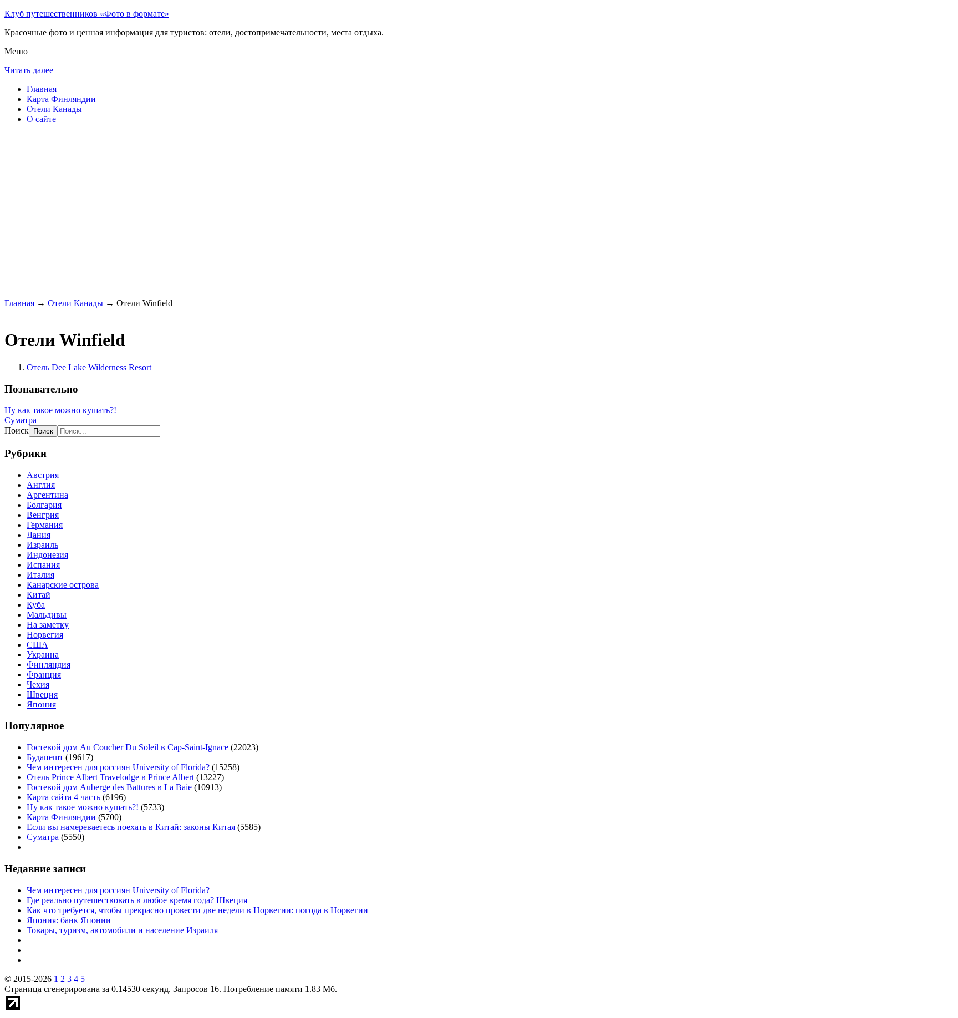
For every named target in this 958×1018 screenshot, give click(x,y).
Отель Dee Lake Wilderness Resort (89, 367)
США (37, 644)
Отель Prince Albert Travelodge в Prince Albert (110, 777)
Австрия (43, 475)
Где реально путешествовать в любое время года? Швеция (137, 900)
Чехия (38, 684)
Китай (38, 594)
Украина (43, 654)
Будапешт (45, 757)
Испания (43, 564)
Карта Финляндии (61, 99)
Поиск (16, 430)
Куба (36, 604)
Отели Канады (54, 109)
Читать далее (28, 70)
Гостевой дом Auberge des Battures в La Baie (109, 787)
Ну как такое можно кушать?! (60, 410)
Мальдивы (47, 614)
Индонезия (47, 554)
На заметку (48, 624)
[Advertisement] (337, 210)
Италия (40, 574)
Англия (41, 485)
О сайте (41, 119)
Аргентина (47, 495)
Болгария (44, 505)
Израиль (42, 544)
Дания (38, 534)
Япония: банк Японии (69, 920)
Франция (44, 674)
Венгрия (43, 515)
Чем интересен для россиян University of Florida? (118, 767)
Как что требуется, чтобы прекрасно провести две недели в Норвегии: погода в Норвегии (197, 910)
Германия (45, 525)
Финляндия (48, 664)
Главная (42, 89)
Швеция (42, 694)
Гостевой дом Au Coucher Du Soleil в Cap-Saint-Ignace (127, 747)
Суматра (20, 420)
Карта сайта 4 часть (63, 797)
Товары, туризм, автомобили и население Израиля (122, 930)
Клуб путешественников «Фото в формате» (86, 13)
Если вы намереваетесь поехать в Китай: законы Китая (131, 827)
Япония (41, 704)
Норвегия (45, 634)
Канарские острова (63, 584)
